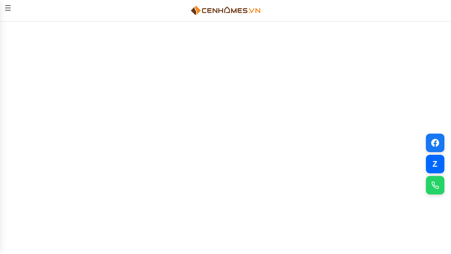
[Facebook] (435, 143)
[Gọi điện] (435, 185)
